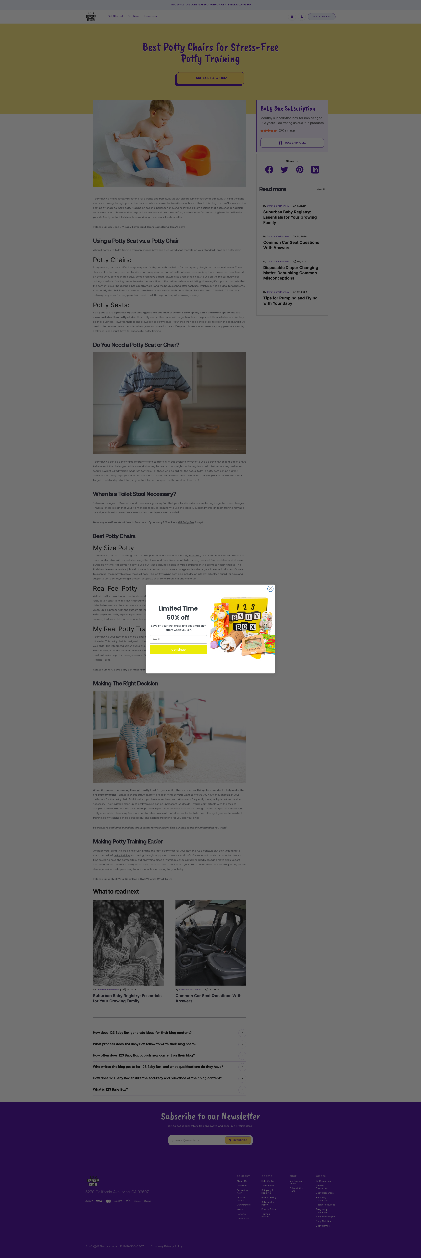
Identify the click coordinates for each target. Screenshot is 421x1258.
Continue (178, 649)
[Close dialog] (270, 589)
